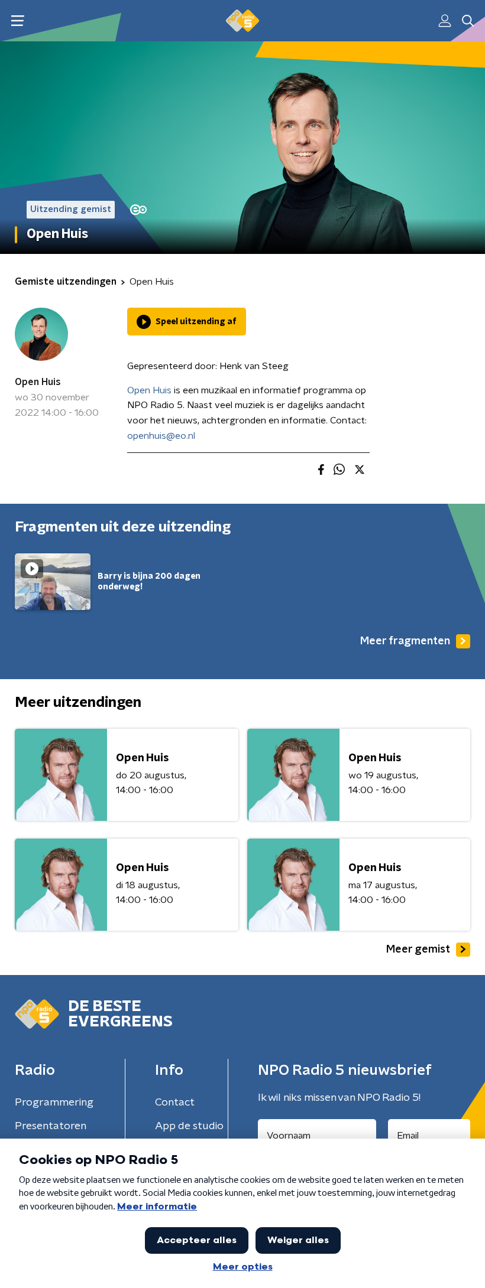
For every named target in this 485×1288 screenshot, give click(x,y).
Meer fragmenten (405, 641)
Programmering (54, 1102)
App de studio (189, 1126)
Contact (175, 1102)
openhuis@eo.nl (161, 436)
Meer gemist (418, 949)
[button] (17, 21)
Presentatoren (50, 1126)
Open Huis (38, 382)
